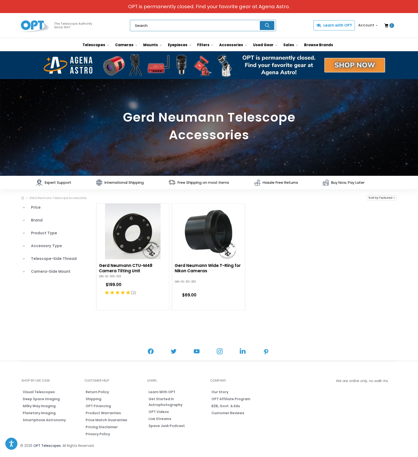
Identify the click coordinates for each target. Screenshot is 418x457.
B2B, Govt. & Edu (225, 406)
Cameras (124, 44)
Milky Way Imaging (39, 406)
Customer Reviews (227, 413)
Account (366, 25)
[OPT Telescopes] (34, 26)
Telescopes (94, 44)
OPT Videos (159, 411)
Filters (203, 44)
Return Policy (97, 392)
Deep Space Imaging (41, 399)
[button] (381, 197)
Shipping (93, 399)
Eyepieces (178, 44)
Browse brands (318, 44)
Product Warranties (103, 413)
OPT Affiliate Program (230, 399)
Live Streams (160, 418)
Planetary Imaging (39, 413)
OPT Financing (98, 406)
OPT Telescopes (47, 445)
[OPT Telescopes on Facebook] (151, 351)
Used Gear (263, 44)
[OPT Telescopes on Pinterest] (266, 352)
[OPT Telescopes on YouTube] (197, 351)
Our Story (219, 392)
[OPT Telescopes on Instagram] (220, 351)
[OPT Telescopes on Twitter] (174, 351)
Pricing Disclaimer (102, 427)
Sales (289, 44)
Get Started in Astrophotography (165, 402)
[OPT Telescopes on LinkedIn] (243, 351)
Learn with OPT (337, 25)
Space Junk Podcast (167, 425)
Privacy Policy (98, 434)
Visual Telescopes (39, 392)
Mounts (151, 44)
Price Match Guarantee (106, 420)
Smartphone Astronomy (44, 420)
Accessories (231, 44)
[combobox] (203, 25)
